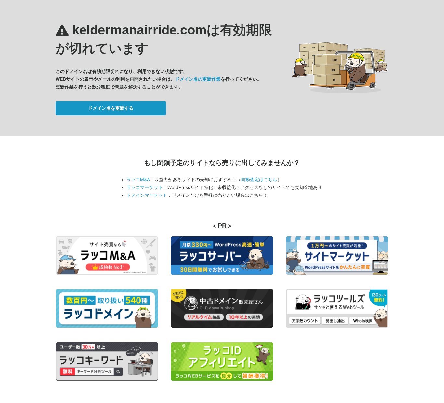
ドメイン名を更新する (111, 108)
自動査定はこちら (259, 179)
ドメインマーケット (146, 195)
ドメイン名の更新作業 (198, 79)
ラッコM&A (138, 179)
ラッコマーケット (144, 187)
